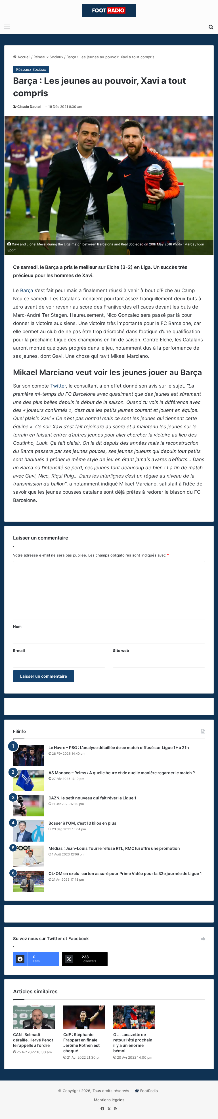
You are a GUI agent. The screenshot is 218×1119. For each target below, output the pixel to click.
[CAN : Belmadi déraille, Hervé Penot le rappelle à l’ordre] (34, 1017)
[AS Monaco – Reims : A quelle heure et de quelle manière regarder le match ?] (28, 780)
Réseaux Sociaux (48, 57)
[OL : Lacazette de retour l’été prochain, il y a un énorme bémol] (134, 1017)
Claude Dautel (29, 106)
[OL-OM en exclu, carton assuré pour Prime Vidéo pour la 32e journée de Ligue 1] (28, 881)
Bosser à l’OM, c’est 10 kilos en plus (82, 823)
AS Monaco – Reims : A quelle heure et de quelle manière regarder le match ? (122, 772)
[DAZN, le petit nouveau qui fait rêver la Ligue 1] (28, 805)
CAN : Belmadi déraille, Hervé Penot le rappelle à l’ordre (33, 1040)
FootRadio (149, 1090)
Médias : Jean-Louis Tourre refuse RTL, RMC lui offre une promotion (114, 848)
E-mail (19, 650)
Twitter (58, 386)
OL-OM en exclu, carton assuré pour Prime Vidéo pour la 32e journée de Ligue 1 (125, 873)
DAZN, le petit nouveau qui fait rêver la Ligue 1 (92, 797)
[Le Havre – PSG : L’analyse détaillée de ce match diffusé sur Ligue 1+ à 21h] (28, 755)
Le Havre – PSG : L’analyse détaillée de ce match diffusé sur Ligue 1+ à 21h (119, 747)
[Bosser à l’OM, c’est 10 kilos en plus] (28, 831)
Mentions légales (109, 1099)
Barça (26, 290)
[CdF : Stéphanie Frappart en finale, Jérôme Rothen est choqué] (84, 1017)
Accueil (23, 57)
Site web (121, 650)
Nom (17, 626)
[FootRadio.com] (109, 10)
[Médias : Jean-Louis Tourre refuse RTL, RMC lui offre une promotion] (28, 856)
